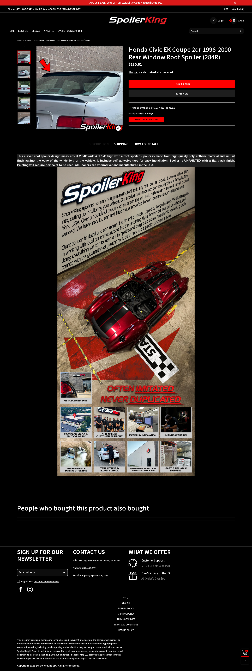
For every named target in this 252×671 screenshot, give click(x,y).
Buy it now (182, 93)
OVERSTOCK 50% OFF (70, 30)
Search (126, 602)
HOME (11, 30)
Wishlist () (238, 9)
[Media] (118, 128)
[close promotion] (234, 3)
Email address (27, 572)
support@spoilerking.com (94, 575)
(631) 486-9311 (89, 568)
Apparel (49, 30)
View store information (146, 119)
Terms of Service (126, 619)
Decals (36, 30)
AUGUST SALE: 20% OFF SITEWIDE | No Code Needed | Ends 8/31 (126, 2)
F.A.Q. (126, 597)
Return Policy (126, 608)
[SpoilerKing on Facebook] (20, 589)
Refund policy (126, 630)
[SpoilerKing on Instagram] (29, 589)
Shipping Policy (126, 613)
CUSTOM (23, 30)
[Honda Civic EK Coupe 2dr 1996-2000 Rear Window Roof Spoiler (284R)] (79, 90)
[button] (38, 89)
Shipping (134, 72)
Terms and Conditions (126, 624)
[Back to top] (245, 660)
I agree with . (40, 581)
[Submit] (241, 31)
